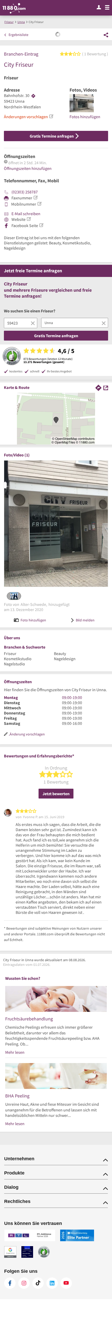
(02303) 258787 (24, 191)
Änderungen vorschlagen (26, 116)
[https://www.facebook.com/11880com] (10, 1283)
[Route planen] (33, 96)
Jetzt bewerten (56, 793)
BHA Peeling (17, 1096)
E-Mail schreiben (25, 213)
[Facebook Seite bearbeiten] (41, 225)
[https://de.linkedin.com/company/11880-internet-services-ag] (52, 1283)
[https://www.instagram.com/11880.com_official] (24, 1283)
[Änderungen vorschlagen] (51, 116)
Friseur (11, 78)
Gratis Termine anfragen (52, 136)
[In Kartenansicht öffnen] (105, 387)
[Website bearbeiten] (28, 219)
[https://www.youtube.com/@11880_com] (66, 1283)
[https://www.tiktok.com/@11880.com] (38, 1283)
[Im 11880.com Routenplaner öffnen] (98, 387)
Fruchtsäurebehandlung (29, 1019)
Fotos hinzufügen (85, 116)
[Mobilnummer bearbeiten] (39, 204)
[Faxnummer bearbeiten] (35, 197)
